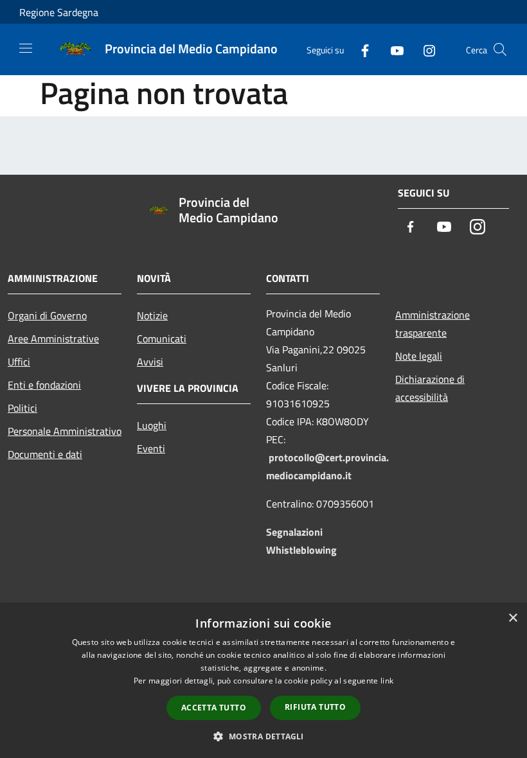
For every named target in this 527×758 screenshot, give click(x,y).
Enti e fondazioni (44, 384)
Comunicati (161, 338)
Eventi (151, 448)
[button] (263, 736)
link (386, 680)
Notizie (152, 315)
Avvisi (150, 361)
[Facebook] (360, 49)
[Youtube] (392, 49)
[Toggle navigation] (25, 48)
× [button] (512, 618)
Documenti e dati (45, 454)
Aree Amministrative (53, 338)
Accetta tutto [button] (213, 707)
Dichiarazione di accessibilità (430, 388)
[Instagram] (424, 49)
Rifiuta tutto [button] (315, 706)
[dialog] (263, 681)
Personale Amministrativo (64, 431)
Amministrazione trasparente (432, 323)
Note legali (418, 356)
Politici (22, 408)
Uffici (19, 361)
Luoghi (151, 425)
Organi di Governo (47, 315)
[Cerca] (500, 49)
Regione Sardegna (58, 12)
